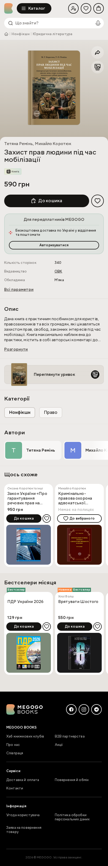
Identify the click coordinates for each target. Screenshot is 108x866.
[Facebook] (71, 709)
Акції (59, 744)
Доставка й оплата (22, 780)
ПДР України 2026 (25, 601)
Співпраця (14, 753)
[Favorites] (86, 8)
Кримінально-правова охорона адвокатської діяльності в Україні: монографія (78, 498)
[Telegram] (96, 709)
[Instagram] (84, 709)
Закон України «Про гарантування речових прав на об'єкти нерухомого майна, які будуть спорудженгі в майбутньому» (27, 498)
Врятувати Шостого (78, 601)
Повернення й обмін (72, 780)
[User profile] (73, 8)
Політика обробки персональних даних (72, 817)
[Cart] (98, 8)
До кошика (50, 201)
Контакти (14, 788)
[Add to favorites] (97, 201)
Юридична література (52, 34)
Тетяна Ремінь (18, 143)
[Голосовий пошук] (98, 23)
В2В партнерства (70, 736)
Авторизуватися (54, 245)
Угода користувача (23, 815)
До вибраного (82, 518)
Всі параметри (19, 289)
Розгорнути (16, 349)
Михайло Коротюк (53, 143)
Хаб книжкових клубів (25, 736)
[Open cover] (54, 88)
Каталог (36, 8)
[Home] (10, 8)
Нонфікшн (21, 34)
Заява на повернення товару (23, 829)
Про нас (13, 744)
